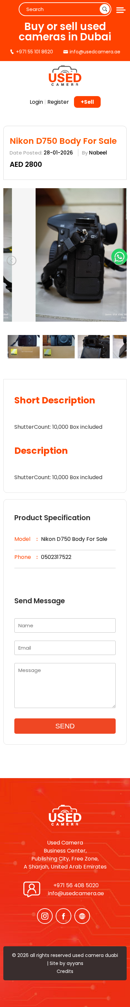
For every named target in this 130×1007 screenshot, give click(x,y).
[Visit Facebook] (63, 916)
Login (36, 102)
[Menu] (120, 10)
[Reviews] (82, 916)
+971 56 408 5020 (76, 885)
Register (58, 102)
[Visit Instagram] (45, 916)
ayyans (75, 963)
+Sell (87, 102)
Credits (65, 971)
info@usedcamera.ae (76, 893)
